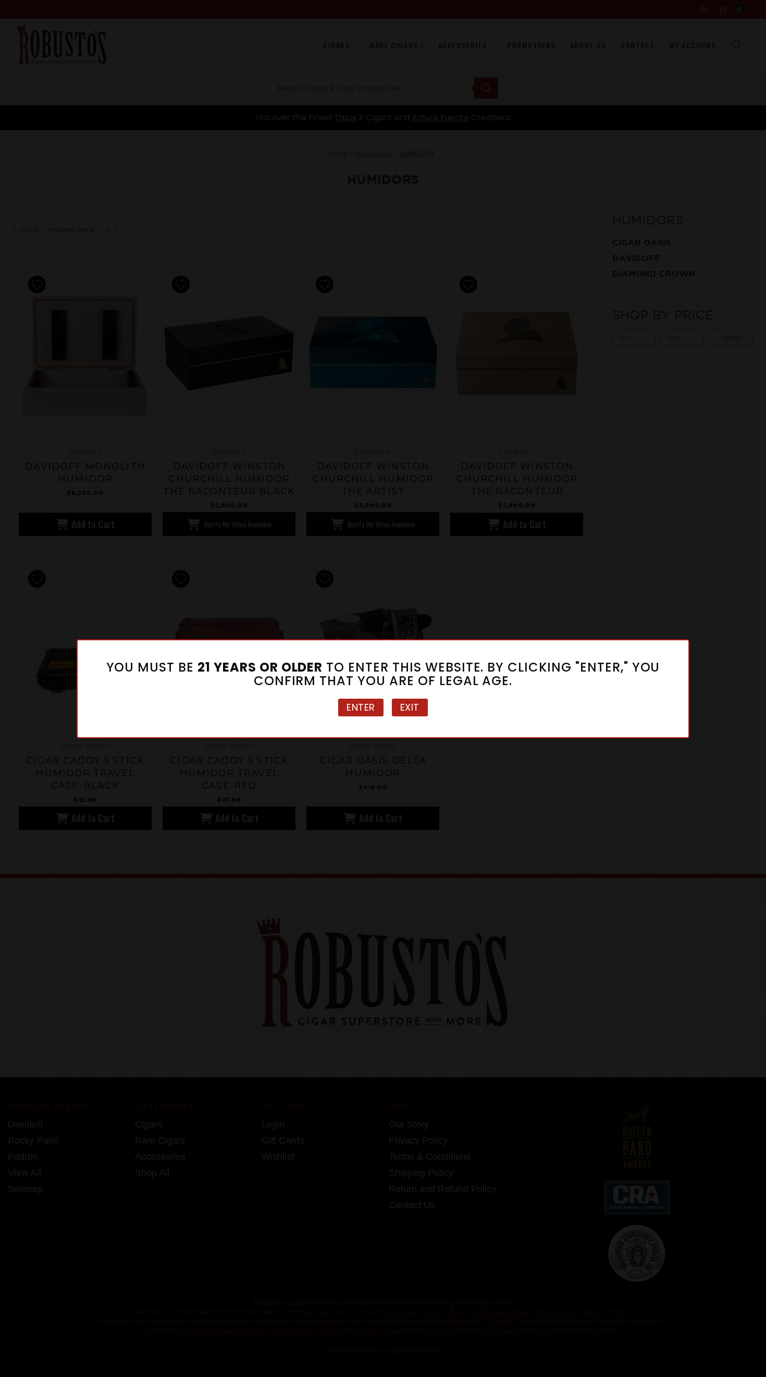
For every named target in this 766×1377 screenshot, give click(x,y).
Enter (361, 707)
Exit (409, 707)
